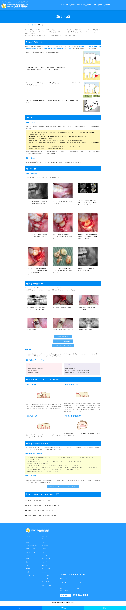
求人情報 (28, 572)
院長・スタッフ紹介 (31, 552)
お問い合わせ (29, 559)
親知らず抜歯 (45, 582)
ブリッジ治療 (45, 575)
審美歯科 (44, 566)
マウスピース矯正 (46, 559)
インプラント (45, 579)
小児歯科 (44, 552)
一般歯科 (44, 542)
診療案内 (44, 539)
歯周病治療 (45, 546)
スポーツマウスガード (47, 585)
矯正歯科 (44, 556)
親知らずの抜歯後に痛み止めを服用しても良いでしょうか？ (44, 505)
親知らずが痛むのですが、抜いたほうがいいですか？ (43, 515)
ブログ (27, 566)
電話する (105, 608)
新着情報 (28, 569)
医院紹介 (28, 542)
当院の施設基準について (32, 546)
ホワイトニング (46, 569)
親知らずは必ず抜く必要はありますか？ (39, 500)
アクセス (28, 556)
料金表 (27, 562)
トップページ (29, 539)
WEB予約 (63, 608)
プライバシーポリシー (31, 575)
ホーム (21, 608)
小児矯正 (44, 562)
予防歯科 (44, 549)
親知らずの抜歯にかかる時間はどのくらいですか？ (42, 510)
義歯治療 (44, 572)
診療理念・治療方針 (31, 549)
